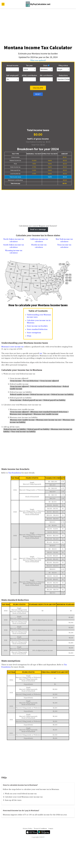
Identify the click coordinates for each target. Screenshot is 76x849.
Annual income (12, 65)
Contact (50, 828)
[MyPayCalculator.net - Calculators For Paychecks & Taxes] (38, 4)
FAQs (29, 336)
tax (40, 353)
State (45, 65)
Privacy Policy (27, 828)
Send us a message (38, 229)
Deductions (63, 75)
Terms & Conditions (40, 828)
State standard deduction (37, 329)
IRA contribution (46, 75)
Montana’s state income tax (12, 347)
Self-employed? (12, 75)
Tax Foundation (14, 473)
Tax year (29, 65)
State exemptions (34, 333)
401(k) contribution (29, 75)
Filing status (63, 65)
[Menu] (3, 4)
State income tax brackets (37, 326)
